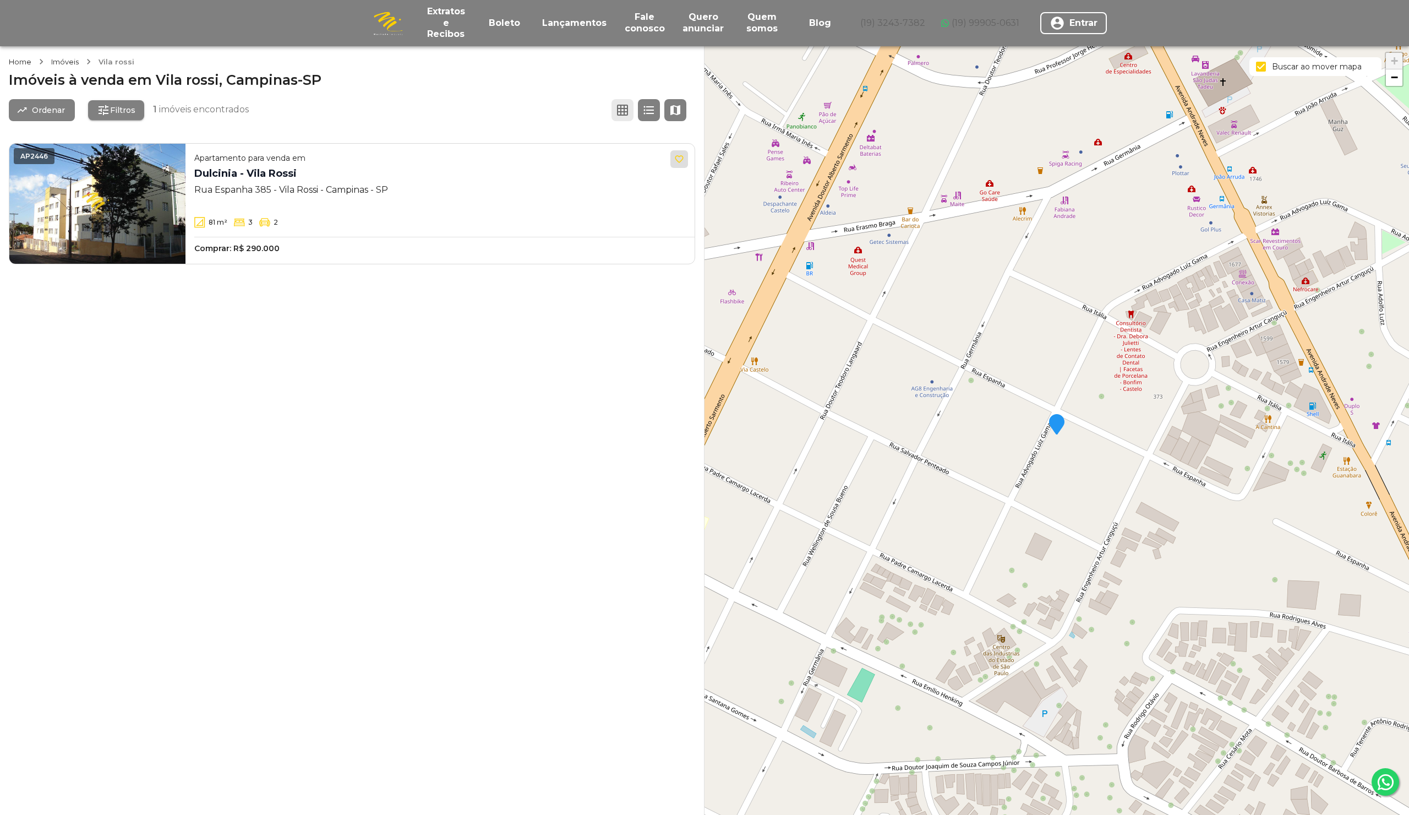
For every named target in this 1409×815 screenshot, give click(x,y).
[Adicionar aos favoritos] (679, 159)
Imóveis (65, 61)
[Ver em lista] (649, 110)
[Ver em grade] (622, 110)
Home (20, 61)
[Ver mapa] (675, 110)
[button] (1056, 425)
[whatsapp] (1385, 782)
